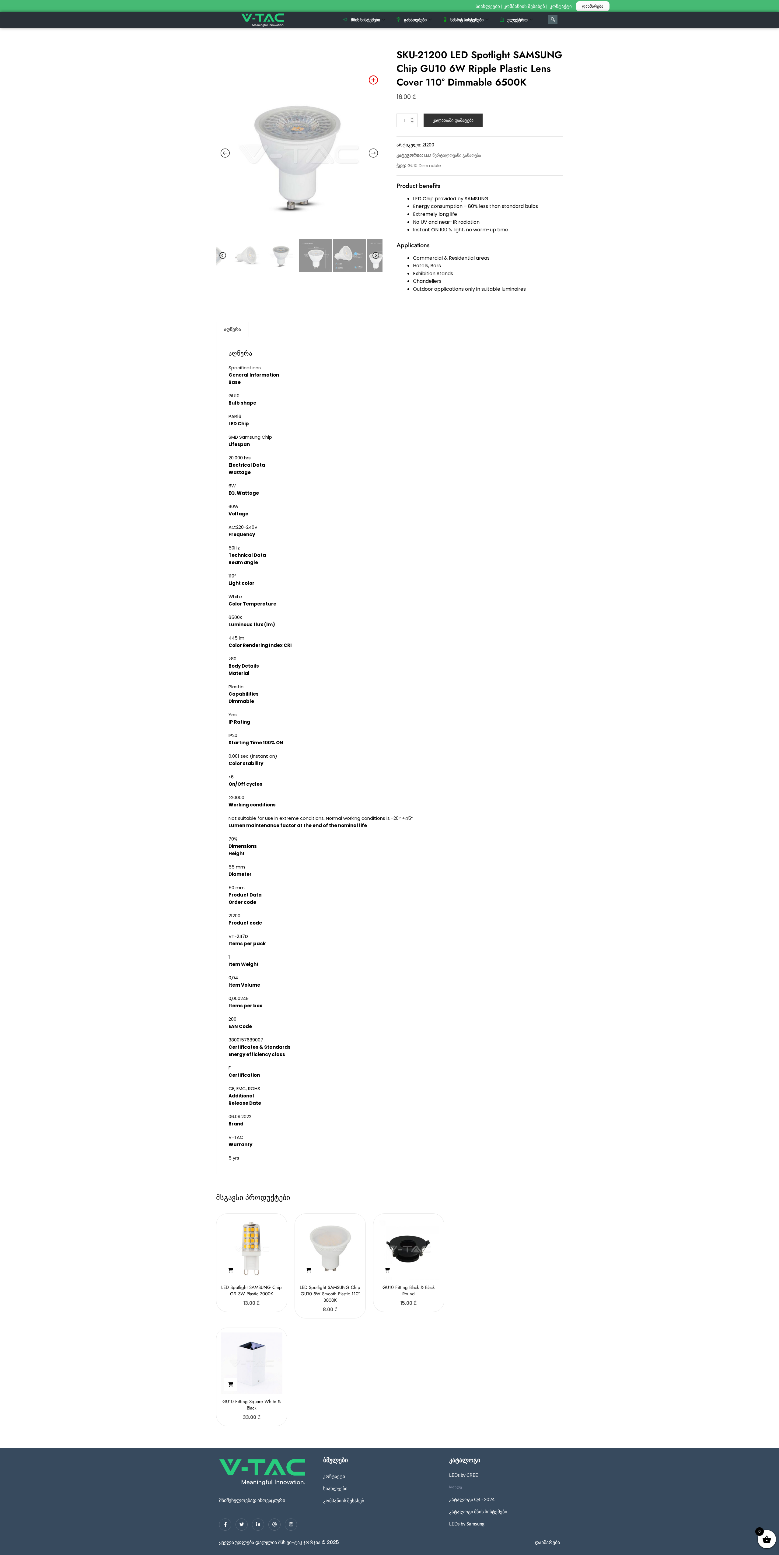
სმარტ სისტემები (467, 19)
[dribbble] (274, 1524)
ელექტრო (517, 19)
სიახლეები (488, 6)
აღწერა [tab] (232, 329)
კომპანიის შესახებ (524, 6)
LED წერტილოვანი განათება (452, 155)
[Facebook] (225, 1524)
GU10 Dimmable (424, 166)
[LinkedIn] (258, 1524)
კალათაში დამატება (453, 120)
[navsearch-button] (552, 19)
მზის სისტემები (365, 19)
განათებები (415, 19)
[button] (230, 1270)
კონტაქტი (561, 6)
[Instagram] (291, 1524)
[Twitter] (242, 1524)
